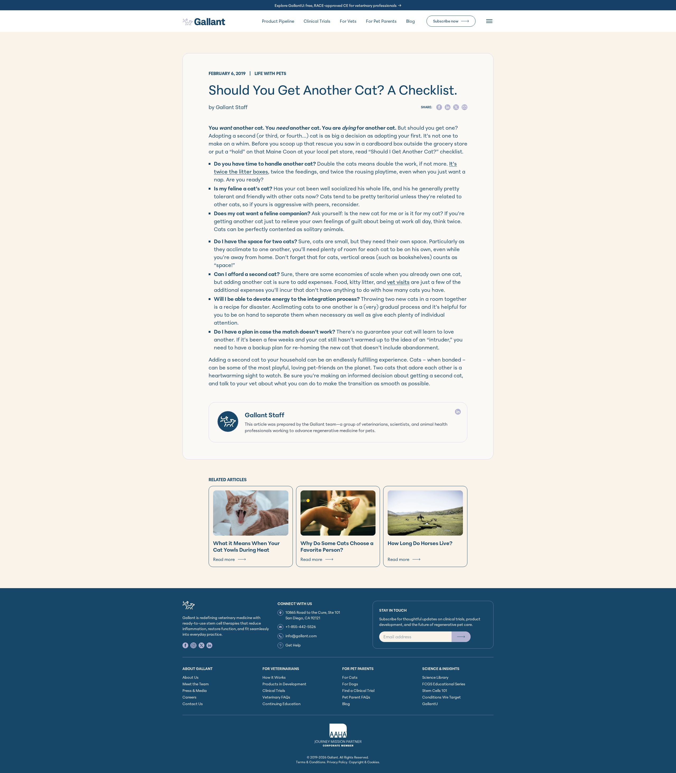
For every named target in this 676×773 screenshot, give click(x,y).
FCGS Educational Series (443, 684)
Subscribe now (445, 21)
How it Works (274, 677)
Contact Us (192, 703)
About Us (190, 677)
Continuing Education (281, 703)
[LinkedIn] (458, 412)
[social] (439, 107)
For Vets (348, 21)
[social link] (185, 645)
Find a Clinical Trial (358, 690)
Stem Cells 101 (434, 690)
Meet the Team (195, 684)
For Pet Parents (381, 21)
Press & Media (194, 690)
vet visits (398, 282)
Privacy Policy (337, 762)
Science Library (435, 677)
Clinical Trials (317, 21)
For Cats (350, 677)
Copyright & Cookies (364, 762)
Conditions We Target (441, 697)
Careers (189, 697)
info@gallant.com (301, 636)
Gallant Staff (264, 415)
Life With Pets (270, 73)
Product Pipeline (278, 21)
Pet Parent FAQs (356, 697)
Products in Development (284, 684)
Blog (410, 21)
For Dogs (350, 684)
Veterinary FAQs (276, 697)
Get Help (293, 645)
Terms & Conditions (310, 762)
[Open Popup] (461, 636)
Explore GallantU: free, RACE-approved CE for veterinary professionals (336, 5)
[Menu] (489, 21)
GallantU (430, 703)
